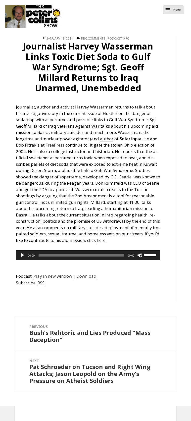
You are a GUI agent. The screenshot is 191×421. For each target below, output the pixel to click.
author (106, 139)
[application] (88, 255)
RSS (41, 283)
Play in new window (53, 276)
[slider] (151, 254)
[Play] (22, 255)
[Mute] (139, 255)
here (101, 240)
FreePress (55, 145)
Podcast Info (118, 38)
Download (86, 276)
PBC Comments (93, 38)
